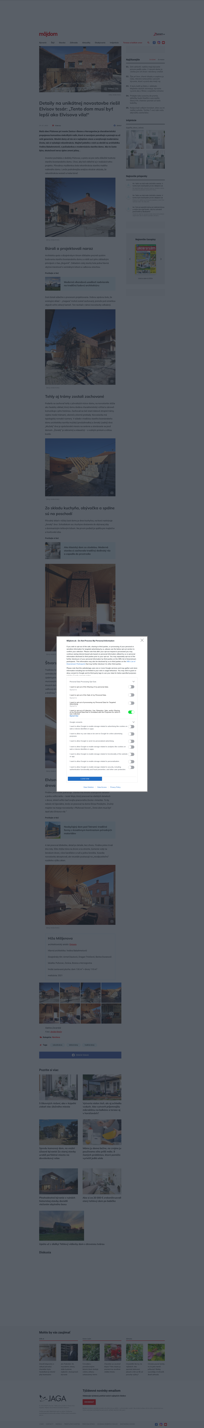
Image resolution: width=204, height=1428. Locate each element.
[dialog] (102, 714)
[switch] (131, 686)
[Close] (143, 641)
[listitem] (102, 681)
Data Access (102, 787)
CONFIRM (85, 779)
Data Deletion (89, 787)
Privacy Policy (115, 787)
